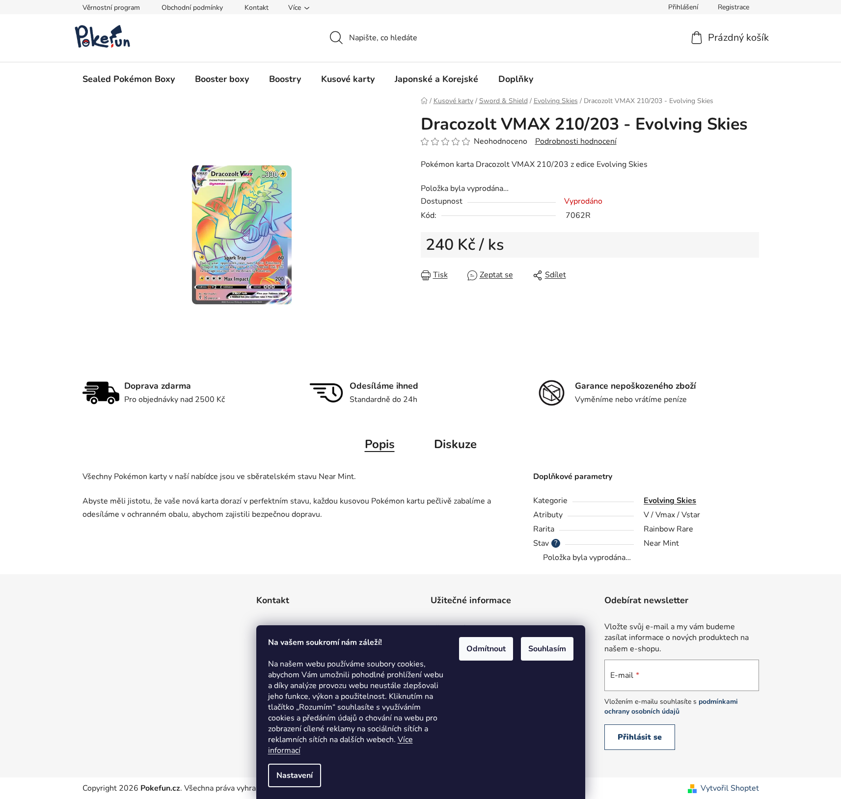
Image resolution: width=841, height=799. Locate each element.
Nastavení (294, 775)
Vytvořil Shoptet (730, 788)
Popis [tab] (380, 444)
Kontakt (256, 7)
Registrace (733, 7)
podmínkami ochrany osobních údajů (671, 706)
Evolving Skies (670, 500)
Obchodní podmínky (192, 7)
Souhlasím (547, 648)
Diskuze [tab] (455, 444)
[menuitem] (129, 79)
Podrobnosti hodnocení (576, 141)
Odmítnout (486, 648)
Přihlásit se (640, 737)
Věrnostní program (111, 7)
